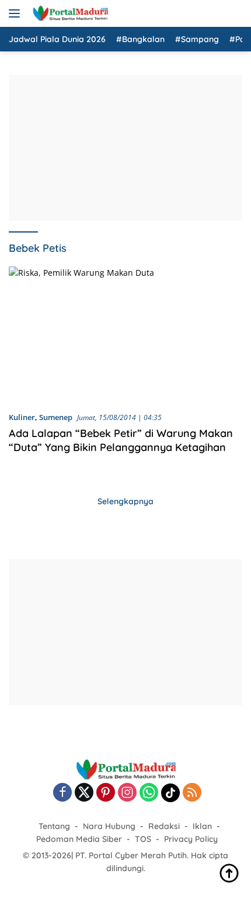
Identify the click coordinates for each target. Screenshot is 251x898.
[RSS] (192, 793)
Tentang (54, 826)
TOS (143, 839)
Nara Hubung (109, 826)
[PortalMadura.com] (68, 13)
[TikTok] (170, 792)
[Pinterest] (105, 793)
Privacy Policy (191, 839)
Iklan (202, 826)
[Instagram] (127, 793)
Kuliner (22, 417)
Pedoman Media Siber (79, 839)
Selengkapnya (125, 501)
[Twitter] (84, 793)
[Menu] (17, 13)
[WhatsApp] (149, 793)
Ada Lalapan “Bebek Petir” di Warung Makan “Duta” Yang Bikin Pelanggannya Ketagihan (121, 440)
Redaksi (164, 826)
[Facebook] (62, 793)
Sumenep (55, 417)
